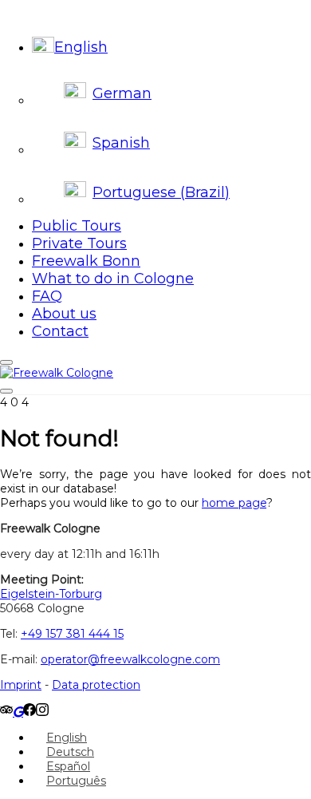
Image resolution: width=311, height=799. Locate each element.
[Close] (6, 362)
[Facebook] (29, 712)
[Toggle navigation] (6, 391)
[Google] (18, 712)
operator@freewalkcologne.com (130, 659)
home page (234, 503)
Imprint (20, 685)
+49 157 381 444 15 (72, 634)
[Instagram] (42, 712)
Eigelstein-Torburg (51, 594)
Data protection (96, 685)
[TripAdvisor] (6, 712)
